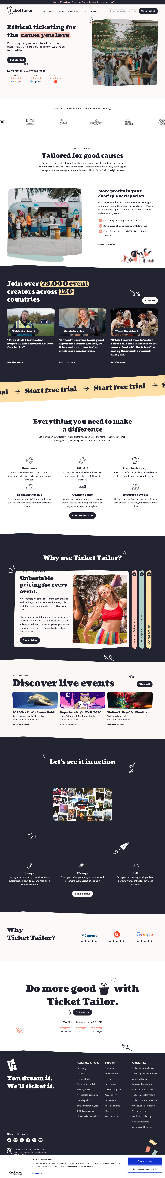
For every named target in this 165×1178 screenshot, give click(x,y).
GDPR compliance (85, 1111)
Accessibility (111, 1095)
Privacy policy (83, 1089)
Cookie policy (83, 1100)
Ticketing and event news (144, 1073)
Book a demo (111, 1073)
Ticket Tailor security (87, 1116)
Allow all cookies (145, 1161)
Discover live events (142, 1084)
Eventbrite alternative (143, 1089)
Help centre (110, 1084)
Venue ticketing (140, 1111)
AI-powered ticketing (142, 1127)
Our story (81, 1068)
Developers (110, 1100)
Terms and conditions (87, 1084)
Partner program (113, 1089)
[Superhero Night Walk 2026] (82, 700)
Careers (81, 1073)
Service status (112, 1116)
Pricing (85, 11)
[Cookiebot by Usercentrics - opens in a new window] (15, 1173)
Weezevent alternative (143, 1105)
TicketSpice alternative (143, 1095)
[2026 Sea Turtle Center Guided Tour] (35, 700)
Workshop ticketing (141, 1116)
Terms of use (83, 1079)
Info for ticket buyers (87, 1105)
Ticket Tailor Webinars (143, 1068)
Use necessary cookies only (145, 1169)
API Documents (112, 1105)
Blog (107, 1111)
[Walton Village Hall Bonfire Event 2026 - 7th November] (130, 700)
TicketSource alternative (144, 1100)
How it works (47, 11)
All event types (139, 1079)
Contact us (110, 1068)
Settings (35, 1173)
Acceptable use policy (87, 1095)
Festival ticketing (140, 1121)
